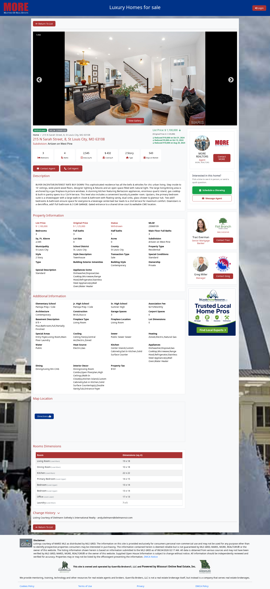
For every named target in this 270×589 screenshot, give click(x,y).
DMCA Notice (151, 556)
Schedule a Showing (213, 190)
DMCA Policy (201, 586)
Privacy (140, 586)
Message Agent (213, 198)
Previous (37, 78)
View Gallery (135, 120)
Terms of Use (85, 586)
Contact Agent (47, 168)
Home (36, 134)
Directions (43, 416)
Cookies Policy (27, 586)
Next (229, 78)
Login (260, 8)
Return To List (45, 23)
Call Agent (73, 168)
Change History (44, 513)
